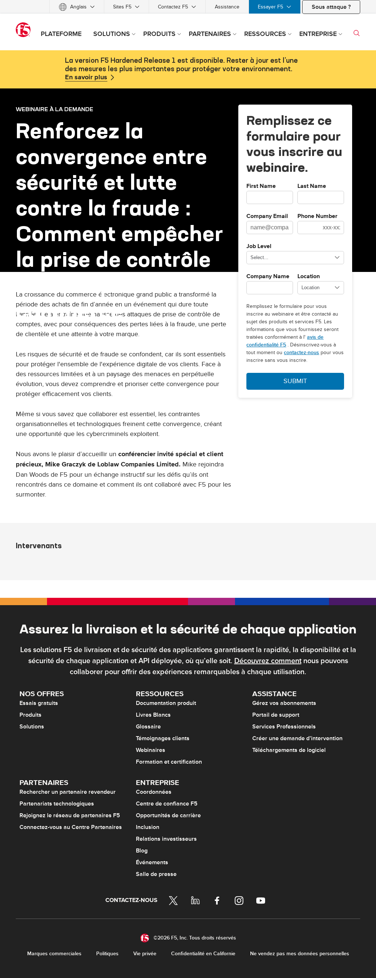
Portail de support (275, 715)
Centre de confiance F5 (167, 803)
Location (308, 277)
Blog (142, 850)
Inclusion (147, 827)
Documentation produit (166, 703)
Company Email (267, 216)
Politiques (107, 953)
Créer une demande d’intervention (297, 738)
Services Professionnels (284, 726)
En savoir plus (86, 77)
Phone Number (317, 216)
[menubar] (188, 7)
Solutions (31, 726)
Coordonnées (153, 792)
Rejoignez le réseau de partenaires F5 (69, 815)
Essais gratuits (38, 703)
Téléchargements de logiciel (289, 750)
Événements (152, 862)
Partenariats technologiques (56, 803)
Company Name (267, 277)
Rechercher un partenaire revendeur (67, 792)
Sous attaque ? (331, 7)
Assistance (227, 7)
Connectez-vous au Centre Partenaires (70, 827)
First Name (261, 186)
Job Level (258, 247)
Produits (30, 715)
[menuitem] (77, 7)
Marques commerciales (54, 953)
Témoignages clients (162, 738)
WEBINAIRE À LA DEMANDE (54, 109)
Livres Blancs (153, 715)
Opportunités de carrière (168, 815)
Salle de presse (156, 874)
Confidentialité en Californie (203, 953)
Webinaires (150, 750)
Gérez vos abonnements (284, 703)
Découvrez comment (267, 661)
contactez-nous (301, 352)
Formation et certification (169, 762)
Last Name (311, 186)
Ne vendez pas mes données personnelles (299, 953)
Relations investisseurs (166, 839)
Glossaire (148, 726)
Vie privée (144, 953)
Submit (295, 381)
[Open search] (356, 33)
